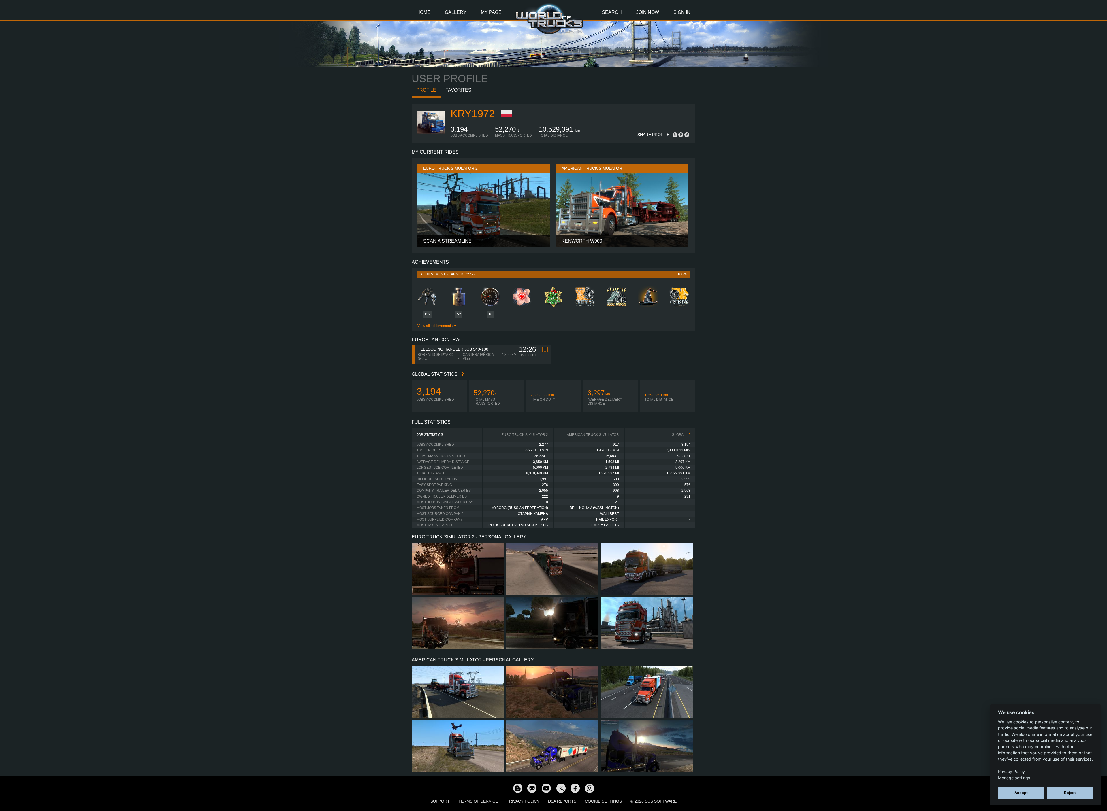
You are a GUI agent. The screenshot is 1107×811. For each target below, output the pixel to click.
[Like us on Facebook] (575, 788)
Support (440, 801)
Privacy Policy (523, 801)
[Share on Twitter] (675, 134)
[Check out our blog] (517, 788)
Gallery (455, 12)
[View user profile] (431, 136)
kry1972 (473, 114)
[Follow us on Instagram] (589, 788)
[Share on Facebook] (687, 134)
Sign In (681, 12)
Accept (1021, 792)
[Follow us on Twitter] (560, 788)
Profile (426, 90)
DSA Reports (562, 801)
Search (612, 12)
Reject (1070, 792)
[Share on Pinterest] (681, 134)
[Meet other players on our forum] (532, 788)
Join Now (647, 12)
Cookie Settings (603, 801)
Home (423, 12)
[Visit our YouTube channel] (546, 788)
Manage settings (1014, 777)
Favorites (458, 90)
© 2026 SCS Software (653, 801)
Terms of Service (478, 801)
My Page (491, 12)
